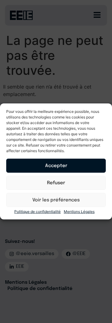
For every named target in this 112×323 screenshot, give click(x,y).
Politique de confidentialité (37, 211)
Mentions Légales (79, 211)
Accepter (56, 165)
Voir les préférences (56, 200)
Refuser (56, 183)
